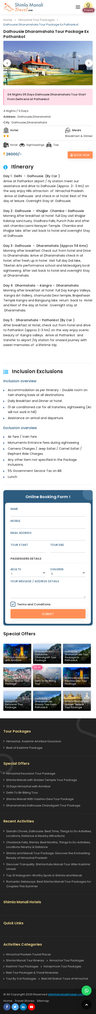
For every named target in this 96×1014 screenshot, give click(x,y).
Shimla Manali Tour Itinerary (25, 960)
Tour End (57, 545)
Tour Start (19, 545)
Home (7, 20)
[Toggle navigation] (78, 7)
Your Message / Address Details (34, 581)
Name (14, 509)
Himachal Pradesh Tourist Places (28, 954)
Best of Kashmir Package (24, 748)
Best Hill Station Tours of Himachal (64, 978)
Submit (48, 614)
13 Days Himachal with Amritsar (28, 786)
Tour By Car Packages (21, 978)
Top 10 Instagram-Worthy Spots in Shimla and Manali (44, 875)
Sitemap (43, 1001)
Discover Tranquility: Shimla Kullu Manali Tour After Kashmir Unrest (48, 866)
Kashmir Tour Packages (22, 966)
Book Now (82, 155)
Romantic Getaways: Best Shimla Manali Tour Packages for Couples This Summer (48, 883)
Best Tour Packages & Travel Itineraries (32, 972)
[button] (7, 63)
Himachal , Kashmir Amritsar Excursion (33, 741)
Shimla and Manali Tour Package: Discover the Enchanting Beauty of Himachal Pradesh (48, 855)
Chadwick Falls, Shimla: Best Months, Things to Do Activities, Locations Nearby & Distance (48, 844)
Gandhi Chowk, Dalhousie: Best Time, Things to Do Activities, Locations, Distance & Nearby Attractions (49, 833)
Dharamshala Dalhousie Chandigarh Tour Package (43, 805)
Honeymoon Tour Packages (62, 966)
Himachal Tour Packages (36, 20)
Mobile (15, 521)
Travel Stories (24, 1001)
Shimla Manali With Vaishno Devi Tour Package (40, 799)
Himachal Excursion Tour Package (30, 773)
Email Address (20, 533)
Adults (15, 569)
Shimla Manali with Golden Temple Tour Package (41, 780)
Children (57, 569)
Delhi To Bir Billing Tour (22, 792)
